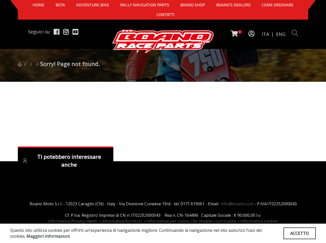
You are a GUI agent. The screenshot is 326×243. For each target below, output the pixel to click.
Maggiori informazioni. (48, 236)
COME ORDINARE (277, 4)
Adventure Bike (92, 4)
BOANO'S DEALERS (233, 4)
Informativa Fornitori (122, 221)
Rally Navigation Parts (144, 4)
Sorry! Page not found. (70, 64)
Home (38, 4)
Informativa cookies (259, 221)
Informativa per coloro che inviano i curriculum (191, 221)
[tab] (65, 160)
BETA (60, 4)
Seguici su (39, 32)
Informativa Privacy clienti (72, 221)
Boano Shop (192, 4)
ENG (281, 34)
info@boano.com (237, 204)
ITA (265, 34)
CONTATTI (166, 14)
